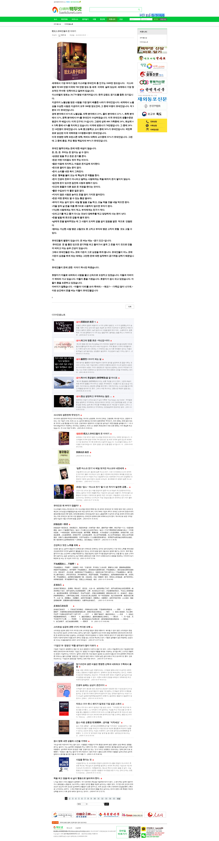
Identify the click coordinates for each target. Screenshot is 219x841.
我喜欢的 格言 (83, 452)
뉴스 (55, 19)
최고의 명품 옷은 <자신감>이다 (93, 340)
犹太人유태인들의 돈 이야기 (93, 433)
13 (106, 799)
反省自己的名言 (63, 606)
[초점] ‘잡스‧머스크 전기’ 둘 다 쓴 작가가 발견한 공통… (102, 487)
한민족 (102, 19)
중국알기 (85, 19)
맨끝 (118, 799)
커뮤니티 (112, 19)
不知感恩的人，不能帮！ (65, 564)
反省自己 (58, 585)
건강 (121, 19)
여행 (94, 19)
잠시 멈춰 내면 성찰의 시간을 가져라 (71, 741)
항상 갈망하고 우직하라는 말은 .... (94, 396)
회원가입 (163, 19)
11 (98, 799)
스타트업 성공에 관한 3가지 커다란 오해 (72, 627)
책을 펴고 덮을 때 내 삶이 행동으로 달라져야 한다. (77, 778)
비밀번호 (144, 19)
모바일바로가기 (122, 832)
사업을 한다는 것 (84, 760)
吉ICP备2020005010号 (70, 834)
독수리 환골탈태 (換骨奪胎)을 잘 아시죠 (97, 378)
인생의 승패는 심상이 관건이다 (90, 685)
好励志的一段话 (61, 524)
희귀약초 (64, 19)
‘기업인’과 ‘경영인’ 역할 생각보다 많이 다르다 (75, 645)
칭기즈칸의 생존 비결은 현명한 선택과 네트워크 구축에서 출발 (103, 665)
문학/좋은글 (57, 24)
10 (94, 799)
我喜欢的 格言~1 (86, 322)
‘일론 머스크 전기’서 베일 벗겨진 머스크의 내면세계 (100, 468)
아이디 (132, 19)
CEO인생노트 (69, 24)
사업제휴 (78, 828)
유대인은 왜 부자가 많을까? (67, 505)
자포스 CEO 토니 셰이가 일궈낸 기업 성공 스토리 (99, 704)
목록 (129, 307)
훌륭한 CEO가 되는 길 (89, 359)
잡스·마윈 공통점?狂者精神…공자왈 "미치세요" (98, 722)
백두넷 (63, 35)
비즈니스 (75, 19)
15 (114, 799)
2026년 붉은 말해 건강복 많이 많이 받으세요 (73, 822)
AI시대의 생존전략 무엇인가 (67, 415)
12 (102, 799)
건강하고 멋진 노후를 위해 (66, 545)
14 (110, 799)
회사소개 (69, 828)
